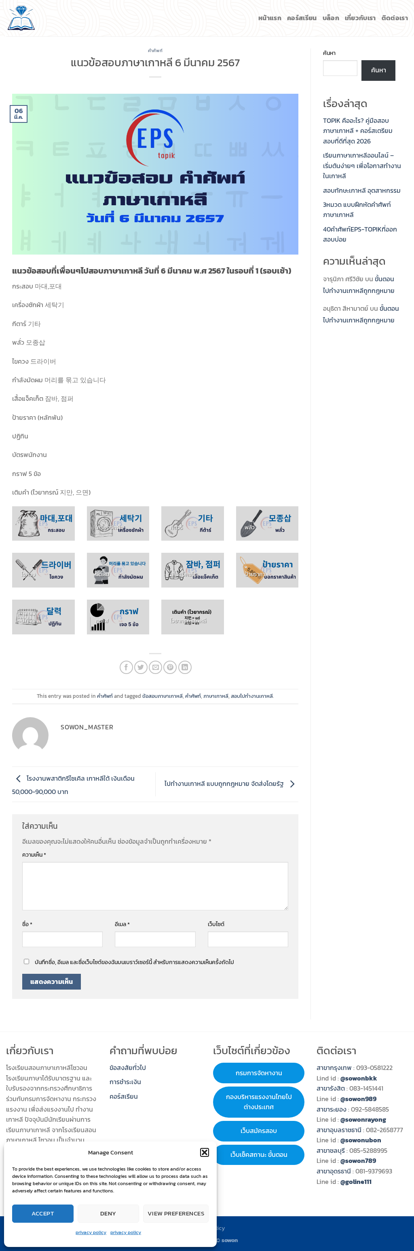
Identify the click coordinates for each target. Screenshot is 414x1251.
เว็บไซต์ (216, 924)
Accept (43, 1213)
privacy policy (91, 1232)
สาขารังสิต (331, 1088)
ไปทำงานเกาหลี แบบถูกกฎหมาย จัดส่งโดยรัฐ (225, 783)
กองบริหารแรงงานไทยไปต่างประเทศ (259, 1102)
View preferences (176, 1213)
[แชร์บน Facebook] (126, 667)
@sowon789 (358, 1160)
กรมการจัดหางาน (259, 1073)
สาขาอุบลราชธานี (339, 1130)
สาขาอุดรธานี (334, 1171)
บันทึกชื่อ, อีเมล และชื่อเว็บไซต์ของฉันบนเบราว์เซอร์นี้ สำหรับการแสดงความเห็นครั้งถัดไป (134, 962)
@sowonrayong (363, 1119)
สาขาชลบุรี (331, 1150)
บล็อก (331, 18)
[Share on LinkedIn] (185, 667)
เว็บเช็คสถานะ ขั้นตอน (258, 1154)
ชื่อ (27, 924)
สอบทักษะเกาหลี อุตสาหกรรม (362, 190)
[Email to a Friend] (155, 667)
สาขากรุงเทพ (334, 1067)
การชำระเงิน (125, 1082)
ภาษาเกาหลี (215, 696)
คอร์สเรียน (302, 18)
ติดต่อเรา (395, 18)
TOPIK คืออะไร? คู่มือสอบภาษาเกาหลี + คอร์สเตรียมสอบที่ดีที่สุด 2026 (358, 131)
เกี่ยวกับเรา (360, 18)
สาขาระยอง (331, 1109)
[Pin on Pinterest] (170, 667)
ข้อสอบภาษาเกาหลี (162, 696)
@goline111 (356, 1181)
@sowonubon (360, 1140)
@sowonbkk (358, 1078)
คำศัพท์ (155, 50)
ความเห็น (34, 854)
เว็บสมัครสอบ (259, 1130)
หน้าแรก (269, 18)
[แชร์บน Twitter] (141, 667)
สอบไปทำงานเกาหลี (252, 696)
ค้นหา (329, 52)
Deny (108, 1213)
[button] (205, 1152)
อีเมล (122, 924)
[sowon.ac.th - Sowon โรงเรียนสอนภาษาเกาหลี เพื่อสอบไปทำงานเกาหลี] (21, 18)
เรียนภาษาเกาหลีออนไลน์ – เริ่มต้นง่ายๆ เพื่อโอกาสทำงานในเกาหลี (362, 165)
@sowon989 (358, 1099)
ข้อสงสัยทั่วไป (128, 1067)
